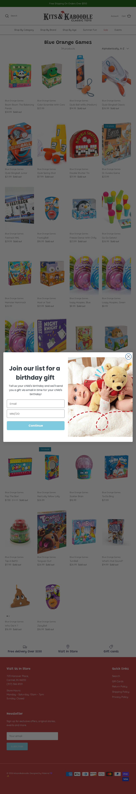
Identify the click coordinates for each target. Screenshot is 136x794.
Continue (36, 425)
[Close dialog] (128, 356)
